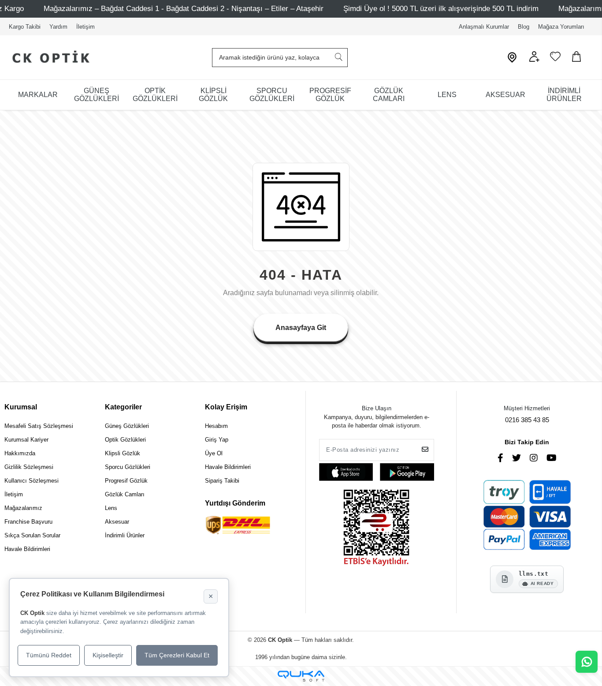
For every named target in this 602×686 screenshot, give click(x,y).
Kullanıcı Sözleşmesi (31, 480)
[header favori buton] (555, 59)
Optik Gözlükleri (125, 439)
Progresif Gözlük (126, 480)
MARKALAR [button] (38, 94)
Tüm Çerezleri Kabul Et (177, 655)
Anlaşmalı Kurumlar (484, 26)
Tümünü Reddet (48, 655)
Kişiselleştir (108, 655)
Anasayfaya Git (300, 327)
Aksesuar (117, 521)
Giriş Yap (216, 439)
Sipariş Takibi (222, 480)
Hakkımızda (19, 453)
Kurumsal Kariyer (26, 439)
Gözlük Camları (125, 494)
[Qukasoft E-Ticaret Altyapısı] (301, 676)
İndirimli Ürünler (125, 535)
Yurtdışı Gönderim (235, 503)
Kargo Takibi (25, 26)
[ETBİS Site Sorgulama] (376, 529)
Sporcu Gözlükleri (127, 467)
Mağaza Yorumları (561, 26)
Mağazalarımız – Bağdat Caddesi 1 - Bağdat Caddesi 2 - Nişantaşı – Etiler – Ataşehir (183, 8)
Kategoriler (123, 407)
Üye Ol (214, 453)
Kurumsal (20, 407)
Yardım (58, 26)
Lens (111, 508)
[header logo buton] (47, 57)
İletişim (85, 26)
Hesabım (216, 426)
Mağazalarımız (23, 508)
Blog (523, 26)
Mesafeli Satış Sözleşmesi (38, 426)
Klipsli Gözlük (122, 453)
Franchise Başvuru (28, 521)
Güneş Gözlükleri (127, 426)
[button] (534, 59)
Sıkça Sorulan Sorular (32, 535)
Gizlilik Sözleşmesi (28, 467)
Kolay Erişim (226, 407)
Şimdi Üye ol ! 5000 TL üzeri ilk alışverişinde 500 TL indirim (441, 8)
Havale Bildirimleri (27, 549)
